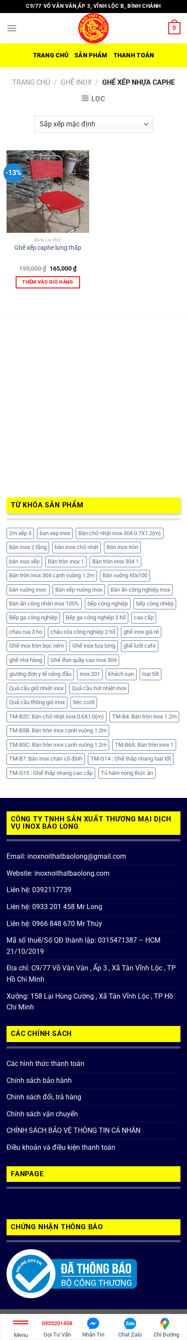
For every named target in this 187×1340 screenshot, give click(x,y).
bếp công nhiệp (155, 603)
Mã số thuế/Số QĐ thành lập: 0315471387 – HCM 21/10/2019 (83, 946)
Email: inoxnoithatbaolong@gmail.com (66, 856)
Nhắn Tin (93, 1334)
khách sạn (121, 674)
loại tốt (150, 674)
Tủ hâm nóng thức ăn (127, 773)
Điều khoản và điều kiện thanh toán (61, 1147)
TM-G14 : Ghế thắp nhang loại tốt (130, 758)
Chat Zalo (130, 1334)
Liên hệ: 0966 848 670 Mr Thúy (54, 924)
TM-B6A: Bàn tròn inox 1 (144, 744)
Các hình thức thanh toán (45, 1063)
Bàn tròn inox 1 (66, 561)
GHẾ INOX (76, 82)
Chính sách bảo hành (39, 1080)
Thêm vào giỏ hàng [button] (47, 282)
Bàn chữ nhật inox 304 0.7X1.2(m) (119, 533)
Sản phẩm (90, 55)
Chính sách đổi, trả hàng (44, 1097)
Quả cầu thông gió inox (37, 702)
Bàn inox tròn (122, 547)
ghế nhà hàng (25, 660)
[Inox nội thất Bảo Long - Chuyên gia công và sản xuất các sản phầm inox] (93, 28)
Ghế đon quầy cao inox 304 (83, 660)
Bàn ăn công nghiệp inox (140, 589)
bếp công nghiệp (107, 603)
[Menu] (12, 28)
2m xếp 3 (20, 533)
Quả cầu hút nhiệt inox (99, 688)
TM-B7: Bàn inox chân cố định (45, 758)
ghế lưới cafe (140, 645)
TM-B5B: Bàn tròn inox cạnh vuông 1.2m (58, 730)
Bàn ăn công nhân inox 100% (44, 603)
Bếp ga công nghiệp (33, 617)
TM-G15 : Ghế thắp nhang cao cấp (51, 773)
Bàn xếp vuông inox (78, 589)
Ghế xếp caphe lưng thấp (47, 247)
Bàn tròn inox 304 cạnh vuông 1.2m (51, 575)
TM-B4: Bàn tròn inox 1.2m (144, 716)
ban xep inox (55, 533)
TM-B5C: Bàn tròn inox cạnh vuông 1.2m (58, 744)
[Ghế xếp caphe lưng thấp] (48, 191)
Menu (21, 1335)
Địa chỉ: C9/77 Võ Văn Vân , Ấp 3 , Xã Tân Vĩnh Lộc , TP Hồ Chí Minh (91, 973)
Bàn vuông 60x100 (125, 575)
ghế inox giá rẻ (141, 632)
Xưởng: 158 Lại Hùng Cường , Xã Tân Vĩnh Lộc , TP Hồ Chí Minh (90, 1002)
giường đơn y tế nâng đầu (40, 674)
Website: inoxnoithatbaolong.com (58, 873)
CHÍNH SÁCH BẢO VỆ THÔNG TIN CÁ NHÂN (73, 1130)
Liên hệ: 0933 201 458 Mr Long (54, 907)
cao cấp (144, 617)
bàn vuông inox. (28, 589)
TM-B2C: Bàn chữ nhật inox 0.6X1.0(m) (56, 716)
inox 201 (90, 674)
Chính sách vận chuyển (42, 1114)
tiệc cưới (83, 702)
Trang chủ (51, 55)
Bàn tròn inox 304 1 (115, 561)
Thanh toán (134, 55)
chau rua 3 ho (25, 632)
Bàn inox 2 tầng (28, 547)
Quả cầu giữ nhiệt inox (36, 688)
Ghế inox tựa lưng (93, 645)
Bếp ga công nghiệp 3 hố (96, 617)
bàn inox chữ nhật (76, 547)
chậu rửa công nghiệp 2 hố (82, 632)
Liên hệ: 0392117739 (39, 890)
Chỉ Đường (166, 1334)
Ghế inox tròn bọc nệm (36, 645)
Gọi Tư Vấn (57, 1329)
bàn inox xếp (24, 561)
